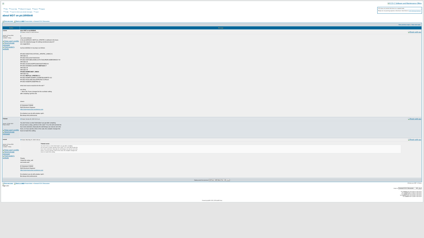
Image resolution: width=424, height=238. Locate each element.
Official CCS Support (25, 9)
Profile (7, 12)
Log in (37, 12)
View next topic (416, 24)
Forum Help (14, 9)
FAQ (6, 9)
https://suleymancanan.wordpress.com (31, 109)
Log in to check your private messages (21, 12)
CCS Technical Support (415, 10)
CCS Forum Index (27, 21)
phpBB (208, 200)
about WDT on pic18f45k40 (18, 15)
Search (36, 9)
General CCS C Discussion (42, 21)
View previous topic (404, 24)
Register (42, 9)
